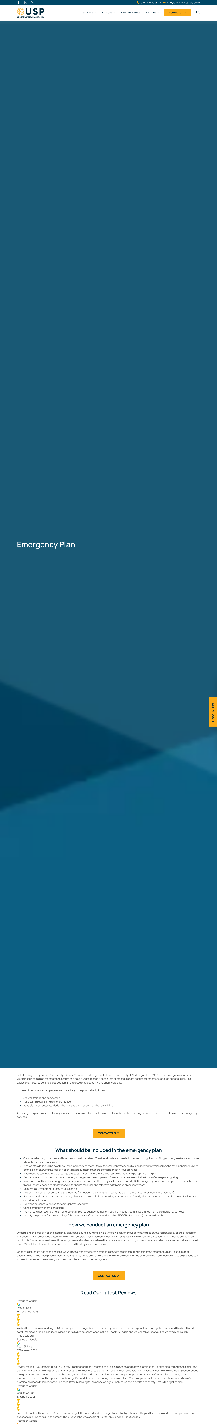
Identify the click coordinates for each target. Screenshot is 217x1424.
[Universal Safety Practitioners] (32, 13)
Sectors (107, 12)
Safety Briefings (130, 12)
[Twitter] (32, 2)
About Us (151, 12)
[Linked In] (25, 2)
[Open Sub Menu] (95, 12)
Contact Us (176, 12)
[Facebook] (18, 2)
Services (88, 12)
